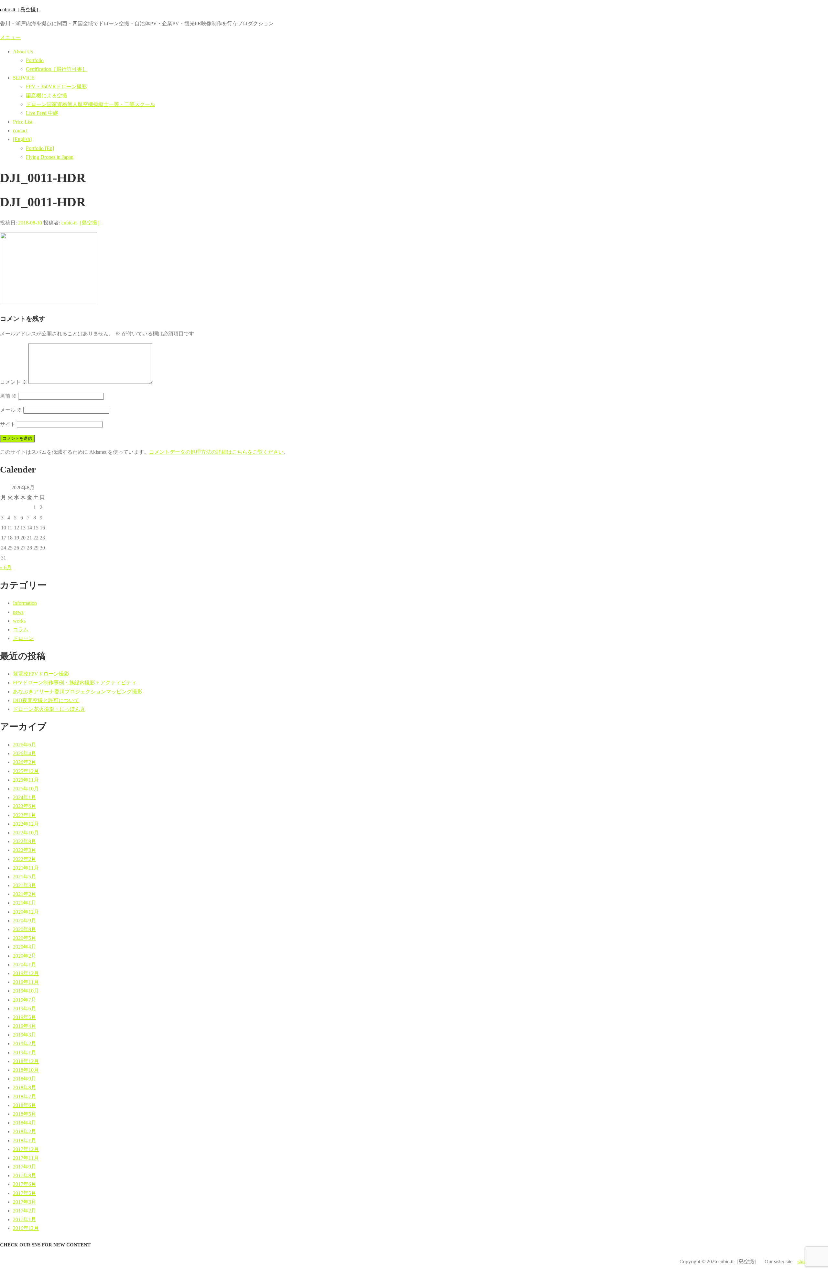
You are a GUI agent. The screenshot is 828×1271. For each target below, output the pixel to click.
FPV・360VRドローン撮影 (56, 86)
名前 (8, 396)
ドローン (23, 638)
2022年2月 (24, 859)
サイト (8, 424)
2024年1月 (24, 797)
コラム (20, 629)
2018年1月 (24, 1140)
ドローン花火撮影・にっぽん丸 (49, 709)
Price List (22, 122)
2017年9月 (24, 1166)
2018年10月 (26, 1070)
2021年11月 (26, 868)
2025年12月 (26, 771)
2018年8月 (24, 1087)
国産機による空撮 (46, 95)
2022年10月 (26, 832)
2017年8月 (24, 1175)
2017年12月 (26, 1149)
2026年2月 (24, 762)
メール (11, 410)
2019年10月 (26, 991)
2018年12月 (26, 1061)
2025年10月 (26, 788)
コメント (13, 382)
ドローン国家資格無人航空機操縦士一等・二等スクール (90, 104)
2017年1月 (24, 1219)
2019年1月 (24, 1052)
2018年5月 (24, 1114)
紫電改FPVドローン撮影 (41, 674)
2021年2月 (24, 894)
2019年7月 (24, 1000)
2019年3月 (24, 1034)
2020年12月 (26, 912)
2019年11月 (26, 982)
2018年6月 (24, 1105)
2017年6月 (24, 1184)
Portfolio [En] (40, 148)
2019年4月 (24, 1026)
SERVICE (24, 78)
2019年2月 (24, 1043)
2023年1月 (24, 815)
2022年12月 (26, 824)
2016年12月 (26, 1228)
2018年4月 (24, 1122)
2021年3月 (24, 885)
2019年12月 (26, 973)
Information (25, 603)
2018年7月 (24, 1096)
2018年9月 (24, 1078)
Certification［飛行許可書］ (56, 69)
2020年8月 (24, 929)
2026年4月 (24, 753)
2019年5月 (24, 1017)
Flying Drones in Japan (49, 157)
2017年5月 (24, 1193)
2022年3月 (24, 850)
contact (20, 130)
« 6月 (6, 567)
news (18, 612)
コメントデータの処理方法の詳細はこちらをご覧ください (216, 452)
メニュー (10, 37)
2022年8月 (24, 841)
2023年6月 (24, 806)
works (19, 621)
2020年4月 (24, 947)
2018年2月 (24, 1131)
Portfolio (35, 60)
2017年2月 (24, 1210)
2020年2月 (24, 956)
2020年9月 (24, 920)
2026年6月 (24, 744)
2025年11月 (26, 780)
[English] (22, 139)
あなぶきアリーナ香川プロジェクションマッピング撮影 (77, 691)
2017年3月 (24, 1202)
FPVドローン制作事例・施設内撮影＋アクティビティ (74, 682)
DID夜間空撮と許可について (46, 700)
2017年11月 (26, 1158)
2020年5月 (24, 938)
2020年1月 (24, 964)
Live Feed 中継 (42, 113)
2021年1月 (24, 903)
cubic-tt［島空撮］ (20, 9)
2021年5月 (24, 876)
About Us (23, 51)
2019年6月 (24, 1008)
